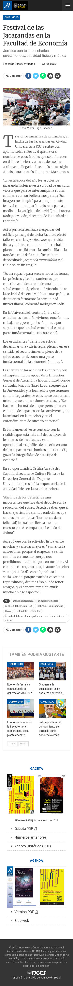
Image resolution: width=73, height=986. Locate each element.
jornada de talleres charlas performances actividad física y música (34, 618)
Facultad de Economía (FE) (18, 606)
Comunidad (11, 17)
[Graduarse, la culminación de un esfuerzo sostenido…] (52, 671)
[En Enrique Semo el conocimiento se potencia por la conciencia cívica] (52, 708)
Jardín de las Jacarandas (28, 611)
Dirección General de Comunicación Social (37, 977)
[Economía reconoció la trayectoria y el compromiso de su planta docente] (20, 708)
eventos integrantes (48, 601)
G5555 (8, 611)
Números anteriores (29, 837)
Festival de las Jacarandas (50, 606)
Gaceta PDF (23, 828)
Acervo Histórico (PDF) (31, 846)
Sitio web (20, 920)
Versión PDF (23, 912)
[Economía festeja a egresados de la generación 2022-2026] (20, 671)
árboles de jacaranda (23, 601)
